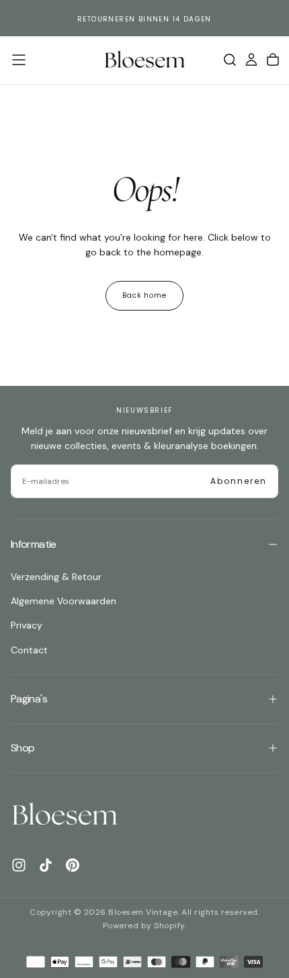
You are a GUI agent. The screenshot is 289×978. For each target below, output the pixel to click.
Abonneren (238, 481)
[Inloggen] (251, 60)
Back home (144, 295)
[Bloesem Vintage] (64, 815)
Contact (29, 650)
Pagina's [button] (29, 699)
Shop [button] (22, 748)
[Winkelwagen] (273, 60)
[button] (19, 60)
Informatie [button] (33, 544)
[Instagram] (19, 865)
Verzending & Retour (56, 577)
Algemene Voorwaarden (63, 601)
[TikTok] (46, 865)
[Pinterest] (73, 865)
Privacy (26, 625)
